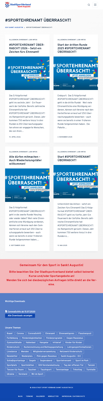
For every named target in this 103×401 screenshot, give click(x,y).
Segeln (32, 360)
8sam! (9, 333)
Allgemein (13, 40)
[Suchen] (89, 5)
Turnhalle (90, 369)
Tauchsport (46, 369)
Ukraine (10, 374)
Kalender (40, 396)
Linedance (12, 351)
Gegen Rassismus (75, 338)
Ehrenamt (23, 40)
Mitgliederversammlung (44, 351)
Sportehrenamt (63, 360)
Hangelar (44, 342)
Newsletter (12, 356)
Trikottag (77, 369)
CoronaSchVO (34, 333)
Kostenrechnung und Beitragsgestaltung (43, 347)
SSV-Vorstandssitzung (48, 365)
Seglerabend (46, 360)
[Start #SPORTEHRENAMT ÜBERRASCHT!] (76, 181)
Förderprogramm (54, 338)
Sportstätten (27, 365)
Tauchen (32, 369)
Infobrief (57, 342)
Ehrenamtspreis (66, 333)
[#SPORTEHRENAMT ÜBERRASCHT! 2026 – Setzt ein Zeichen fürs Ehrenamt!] (27, 73)
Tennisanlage (62, 369)
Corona (20, 333)
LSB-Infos (33, 40)
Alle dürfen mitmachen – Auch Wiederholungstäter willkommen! (25, 160)
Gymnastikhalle (14, 342)
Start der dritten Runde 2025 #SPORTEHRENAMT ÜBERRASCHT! (74, 48)
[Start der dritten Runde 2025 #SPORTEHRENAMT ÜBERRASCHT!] (76, 73)
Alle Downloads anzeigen (20, 315)
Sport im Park (82, 360)
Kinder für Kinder (73, 342)
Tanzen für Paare (15, 369)
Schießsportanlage (16, 360)
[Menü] (95, 4)
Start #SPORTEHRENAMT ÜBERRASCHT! (74, 158)
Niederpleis (27, 356)
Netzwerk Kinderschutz (71, 351)
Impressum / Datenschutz (73, 396)
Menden (25, 351)
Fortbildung (12, 338)
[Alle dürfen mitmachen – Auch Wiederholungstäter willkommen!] (27, 185)
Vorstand (23, 374)
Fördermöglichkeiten (32, 338)
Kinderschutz (13, 347)
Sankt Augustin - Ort (71, 356)
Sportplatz (12, 365)
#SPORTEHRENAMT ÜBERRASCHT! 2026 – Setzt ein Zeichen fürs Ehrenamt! (27, 48)
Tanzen (91, 365)
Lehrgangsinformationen (79, 347)
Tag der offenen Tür (73, 365)
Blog (20, 396)
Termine (29, 396)
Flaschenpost (84, 333)
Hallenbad (30, 342)
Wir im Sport (37, 374)
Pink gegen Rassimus (47, 356)
